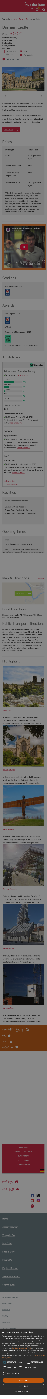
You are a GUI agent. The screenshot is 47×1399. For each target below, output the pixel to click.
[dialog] (23, 1362)
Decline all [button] (23, 1386)
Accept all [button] (23, 1380)
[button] (23, 1391)
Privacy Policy (6, 1358)
